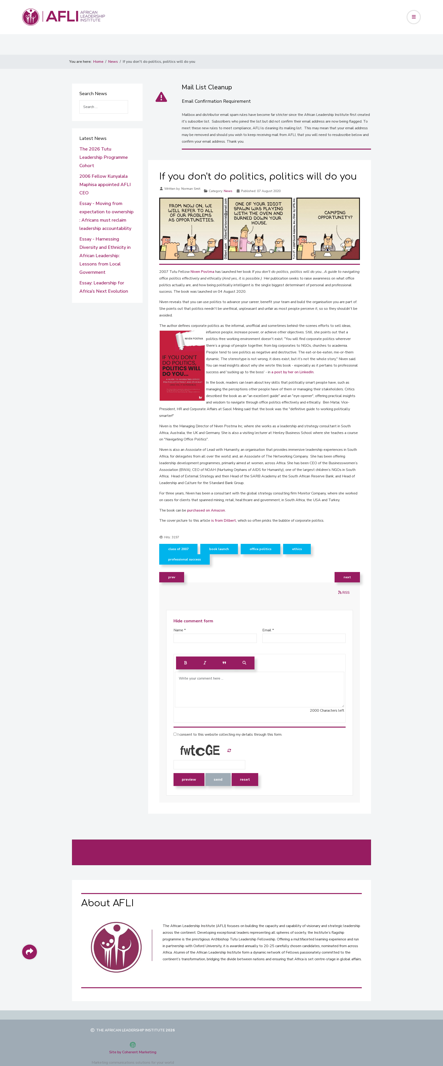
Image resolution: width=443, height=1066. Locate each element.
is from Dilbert (223, 520)
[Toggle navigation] (414, 17)
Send (218, 779)
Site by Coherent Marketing (132, 1052)
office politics (260, 549)
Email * (268, 630)
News (228, 191)
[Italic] (205, 662)
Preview (189, 779)
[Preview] (244, 662)
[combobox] (103, 107)
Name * (180, 630)
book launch (219, 549)
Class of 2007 (178, 549)
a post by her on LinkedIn (292, 372)
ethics (297, 549)
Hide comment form (193, 621)
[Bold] (185, 662)
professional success (184, 559)
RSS (345, 592)
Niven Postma (202, 271)
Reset (245, 779)
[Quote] (224, 662)
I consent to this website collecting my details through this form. (229, 734)
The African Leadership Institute (130, 1030)
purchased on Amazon (206, 510)
